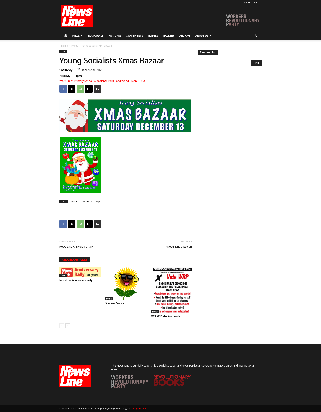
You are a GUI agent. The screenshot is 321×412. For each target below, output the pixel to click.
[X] (71, 89)
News (76, 35)
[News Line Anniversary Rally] (80, 272)
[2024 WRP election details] (171, 290)
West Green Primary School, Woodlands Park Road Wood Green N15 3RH (103, 81)
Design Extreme (139, 408)
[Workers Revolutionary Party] (129, 387)
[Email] (89, 89)
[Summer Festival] (126, 283)
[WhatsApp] (80, 89)
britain (74, 201)
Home (64, 45)
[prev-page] (61, 325)
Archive (184, 35)
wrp (98, 201)
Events (153, 35)
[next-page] (67, 325)
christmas (87, 201)
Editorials (95, 35)
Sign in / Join (250, 2)
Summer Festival (115, 303)
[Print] (97, 89)
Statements (134, 35)
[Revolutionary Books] (172, 385)
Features (115, 35)
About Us (201, 35)
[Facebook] (63, 89)
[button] (255, 36)
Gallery (168, 35)
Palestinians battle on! (179, 246)
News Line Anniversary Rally (76, 246)
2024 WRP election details (165, 316)
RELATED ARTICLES (74, 259)
